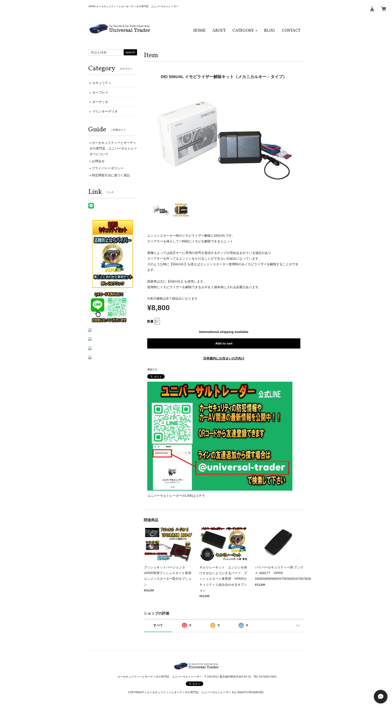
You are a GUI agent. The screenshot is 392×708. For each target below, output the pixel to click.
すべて (158, 625)
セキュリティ (101, 83)
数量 (150, 321)
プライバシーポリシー (108, 168)
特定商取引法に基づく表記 (111, 175)
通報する (152, 369)
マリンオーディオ (105, 111)
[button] (245, 31)
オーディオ (100, 102)
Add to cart (224, 343)
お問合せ (98, 161)
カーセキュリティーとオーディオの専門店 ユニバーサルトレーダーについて (113, 148)
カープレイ (100, 92)
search (130, 52)
